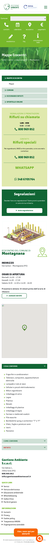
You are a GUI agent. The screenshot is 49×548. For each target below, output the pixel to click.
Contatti (7, 512)
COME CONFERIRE (11, 441)
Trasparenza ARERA (12, 522)
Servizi (6, 487)
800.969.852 (8, 474)
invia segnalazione (25, 210)
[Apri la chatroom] (39, 538)
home (4, 60)
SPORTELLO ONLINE (15, 102)
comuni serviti (15, 296)
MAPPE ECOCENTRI (14, 78)
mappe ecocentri (21, 60)
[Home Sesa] (11, 6)
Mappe (11, 84)
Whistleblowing (10, 496)
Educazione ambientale (13, 493)
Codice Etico (9, 499)
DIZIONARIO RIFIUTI (15, 96)
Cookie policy (9, 519)
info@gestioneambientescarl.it (16, 477)
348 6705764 (26, 179)
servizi (10, 60)
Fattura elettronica (12, 490)
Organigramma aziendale (14, 525)
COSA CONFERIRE (10, 366)
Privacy (7, 515)
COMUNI (10, 90)
